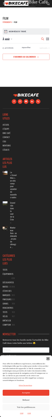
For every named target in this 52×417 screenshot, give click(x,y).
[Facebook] (14, 101)
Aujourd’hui (26, 48)
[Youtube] (26, 101)
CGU (21, 413)
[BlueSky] (38, 101)
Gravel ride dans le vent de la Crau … (12, 212)
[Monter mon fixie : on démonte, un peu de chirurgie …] (5, 228)
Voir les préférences (26, 407)
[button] (48, 358)
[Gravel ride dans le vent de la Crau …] (5, 203)
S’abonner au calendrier (24, 56)
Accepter (26, 392)
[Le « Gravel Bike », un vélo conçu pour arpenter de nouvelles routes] (5, 173)
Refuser (26, 400)
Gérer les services (25, 385)
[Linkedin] (32, 101)
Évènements (7, 22)
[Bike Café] (26, 95)
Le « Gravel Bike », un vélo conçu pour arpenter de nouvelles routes (13, 185)
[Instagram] (20, 101)
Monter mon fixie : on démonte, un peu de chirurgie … (13, 237)
